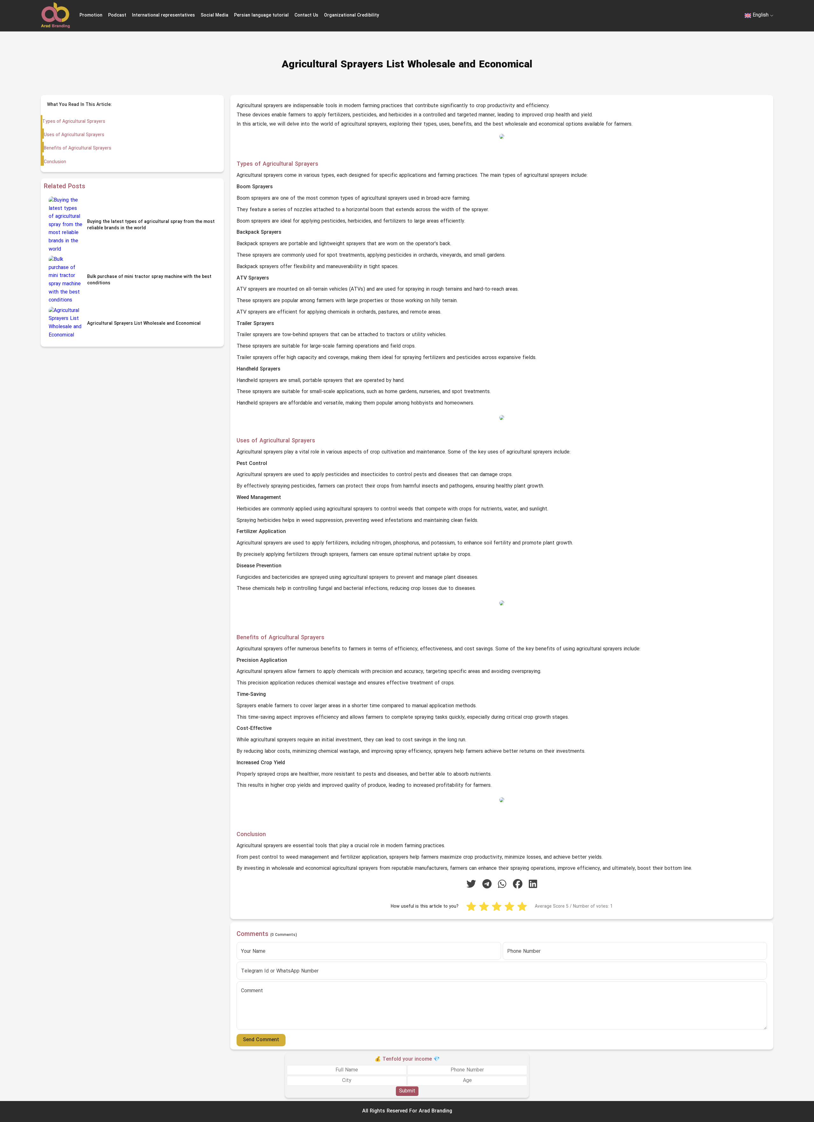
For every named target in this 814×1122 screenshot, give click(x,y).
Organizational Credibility (351, 15)
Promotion (90, 15)
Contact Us (306, 15)
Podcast (117, 15)
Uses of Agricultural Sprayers (74, 135)
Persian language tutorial (261, 15)
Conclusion (55, 162)
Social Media (214, 15)
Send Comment (261, 1039)
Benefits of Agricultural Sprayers (77, 148)
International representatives (163, 15)
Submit (407, 1091)
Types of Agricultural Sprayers (73, 122)
